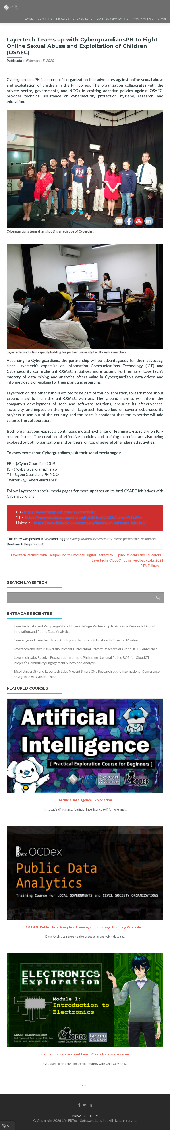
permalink (36, 544)
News (48, 538)
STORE (162, 19)
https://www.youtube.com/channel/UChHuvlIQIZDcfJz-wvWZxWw (83, 517)
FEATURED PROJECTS (111, 19)
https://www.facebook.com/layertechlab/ (60, 512)
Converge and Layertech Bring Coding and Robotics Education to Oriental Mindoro (76, 640)
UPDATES (62, 19)
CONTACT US (142, 19)
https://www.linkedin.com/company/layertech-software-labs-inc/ (90, 523)
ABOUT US (45, 19)
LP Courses (86, 1085)
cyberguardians (81, 538)
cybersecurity (102, 538)
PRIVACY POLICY (85, 1116)
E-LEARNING (81, 19)
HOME (29, 19)
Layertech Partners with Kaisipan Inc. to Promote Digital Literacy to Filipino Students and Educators (84, 555)
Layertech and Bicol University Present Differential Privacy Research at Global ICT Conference (85, 649)
